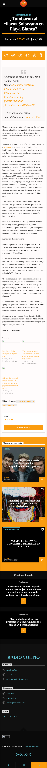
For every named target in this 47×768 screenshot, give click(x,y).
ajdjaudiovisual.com (31, 746)
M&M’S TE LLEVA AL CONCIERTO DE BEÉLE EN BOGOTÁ (23, 543)
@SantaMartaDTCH (22, 84)
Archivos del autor (23, 427)
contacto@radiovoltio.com (16, 703)
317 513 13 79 (11, 675)
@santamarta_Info (14, 96)
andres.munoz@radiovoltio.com (17, 679)
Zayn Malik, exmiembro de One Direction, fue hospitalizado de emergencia (23, 463)
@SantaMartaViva (14, 88)
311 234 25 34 (11, 698)
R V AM (21, 39)
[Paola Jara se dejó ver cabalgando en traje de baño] (11, 345)
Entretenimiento (23, 15)
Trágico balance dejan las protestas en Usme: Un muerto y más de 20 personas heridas (23, 621)
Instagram (7, 147)
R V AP (6, 478)
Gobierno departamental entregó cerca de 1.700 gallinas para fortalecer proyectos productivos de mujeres (10, 383)
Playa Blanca (9, 405)
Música (7, 449)
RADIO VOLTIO (23, 657)
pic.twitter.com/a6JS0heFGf (19, 105)
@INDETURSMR (13, 101)
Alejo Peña (10, 694)
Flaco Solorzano (25, 401)
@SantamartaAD (13, 93)
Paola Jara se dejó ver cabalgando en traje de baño (9, 353)
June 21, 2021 (34, 116)
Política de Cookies (10, 716)
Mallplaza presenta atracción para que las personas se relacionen (24, 503)
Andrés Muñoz (12, 670)
